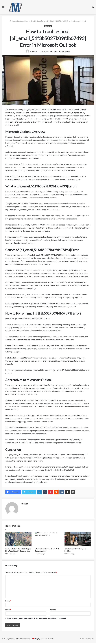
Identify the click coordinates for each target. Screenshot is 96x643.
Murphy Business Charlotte (44, 639)
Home (13, 21)
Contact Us (89, 639)
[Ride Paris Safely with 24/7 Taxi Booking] (78, 539)
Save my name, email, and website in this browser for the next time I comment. (36, 618)
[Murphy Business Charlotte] (15, 7)
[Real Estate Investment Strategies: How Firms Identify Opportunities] (18, 539)
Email (8, 610)
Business (20, 21)
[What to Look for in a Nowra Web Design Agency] (48, 539)
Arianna (32, 51)
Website (53, 610)
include (41, 470)
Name (8, 601)
